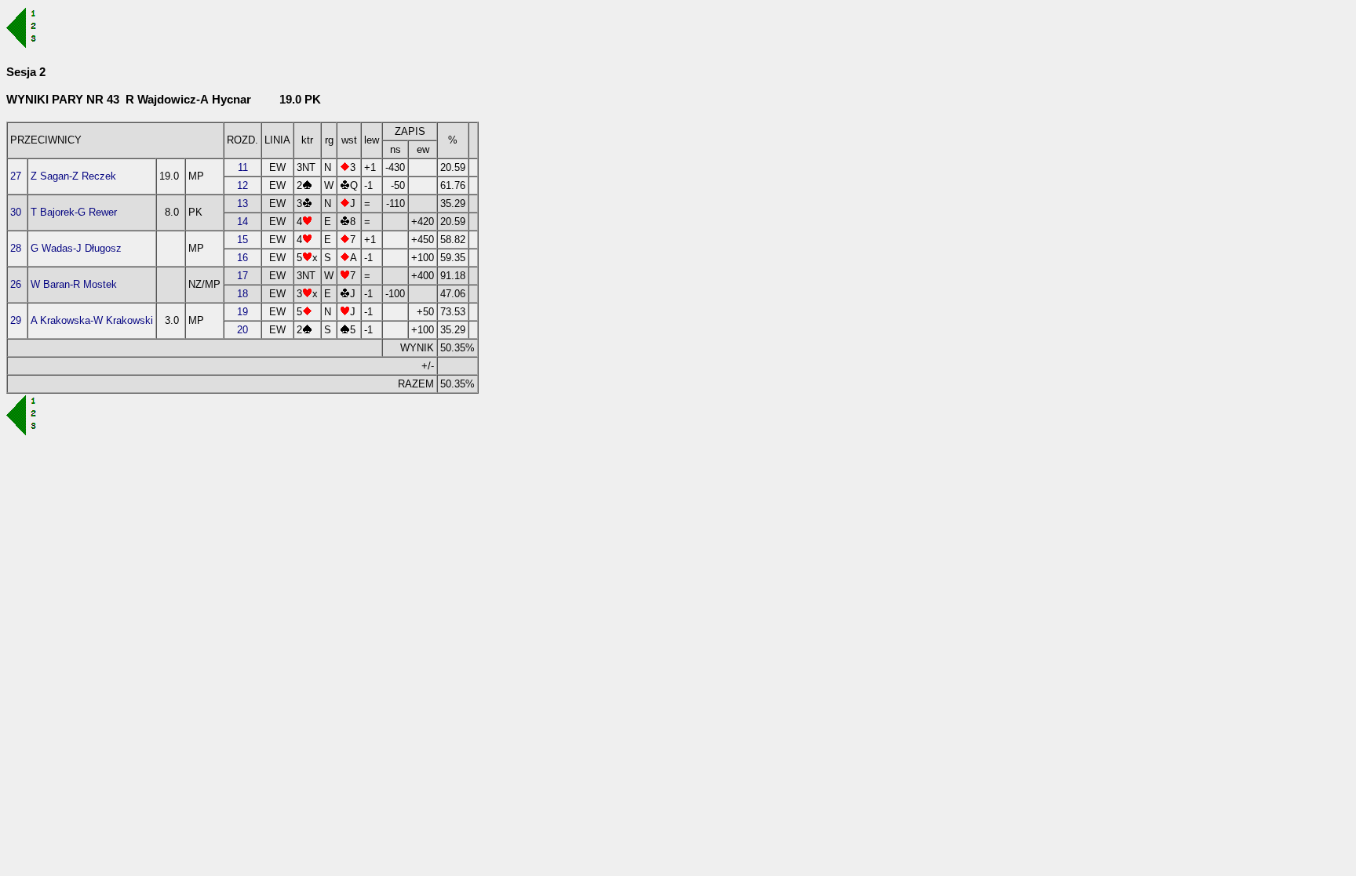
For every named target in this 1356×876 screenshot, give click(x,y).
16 (242, 258)
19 (242, 312)
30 (15, 212)
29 (15, 320)
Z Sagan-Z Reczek (73, 176)
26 (15, 284)
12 (242, 185)
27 (15, 176)
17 (242, 276)
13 (242, 203)
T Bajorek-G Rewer (74, 212)
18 (242, 294)
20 (242, 330)
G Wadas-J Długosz (76, 248)
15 (242, 239)
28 (15, 248)
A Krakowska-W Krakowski (92, 320)
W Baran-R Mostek (74, 284)
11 (243, 167)
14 (242, 221)
